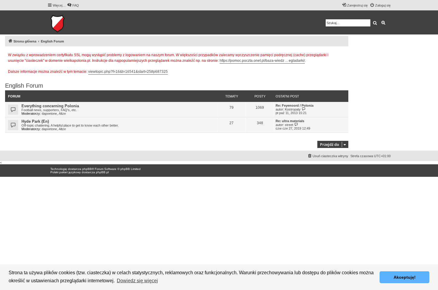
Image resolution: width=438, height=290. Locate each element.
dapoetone (49, 113)
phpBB (87, 169)
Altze (62, 113)
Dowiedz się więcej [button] (137, 280)
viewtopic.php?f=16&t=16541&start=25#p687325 (128, 72)
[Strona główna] (75, 22)
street (289, 125)
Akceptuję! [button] (405, 277)
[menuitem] (73, 5)
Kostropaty (293, 109)
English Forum (24, 85)
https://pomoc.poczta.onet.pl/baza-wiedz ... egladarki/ (262, 61)
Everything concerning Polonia (50, 106)
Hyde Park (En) (35, 121)
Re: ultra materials (290, 121)
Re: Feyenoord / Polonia (294, 105)
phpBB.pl (102, 172)
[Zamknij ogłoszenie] (343, 54)
